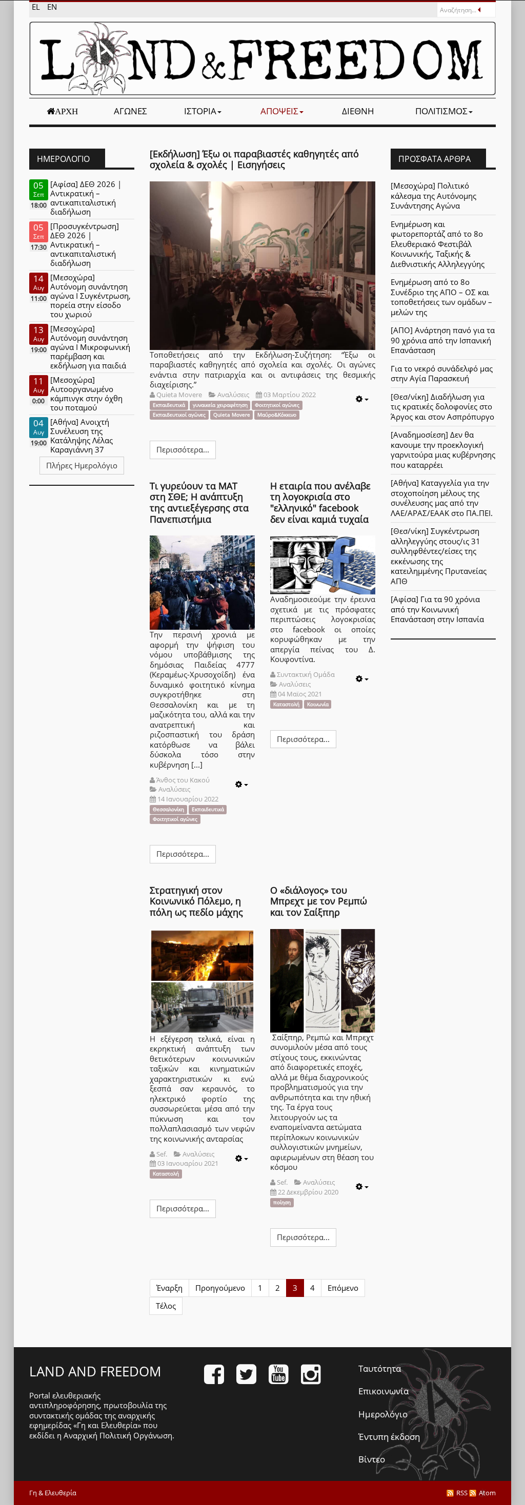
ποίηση (282, 1202)
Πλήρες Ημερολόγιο (81, 465)
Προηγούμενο (220, 1288)
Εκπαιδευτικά (169, 405)
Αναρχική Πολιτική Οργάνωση (118, 1435)
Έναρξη (169, 1288)
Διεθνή (358, 111)
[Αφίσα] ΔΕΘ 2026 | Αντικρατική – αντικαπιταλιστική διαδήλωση (86, 198)
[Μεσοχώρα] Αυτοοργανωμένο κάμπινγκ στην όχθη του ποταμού (86, 394)
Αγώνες (130, 111)
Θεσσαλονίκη (168, 809)
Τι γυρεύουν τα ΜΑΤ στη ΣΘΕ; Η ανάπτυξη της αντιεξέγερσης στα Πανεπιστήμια (199, 502)
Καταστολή (286, 703)
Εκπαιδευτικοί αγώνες (179, 414)
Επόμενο (343, 1288)
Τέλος (166, 1306)
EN (52, 7)
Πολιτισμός (441, 111)
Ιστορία (200, 111)
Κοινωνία (318, 703)
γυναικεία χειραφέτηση (220, 405)
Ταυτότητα (379, 1368)
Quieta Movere (231, 414)
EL (37, 7)
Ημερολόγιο (383, 1414)
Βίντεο (371, 1459)
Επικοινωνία (383, 1391)
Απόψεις (279, 111)
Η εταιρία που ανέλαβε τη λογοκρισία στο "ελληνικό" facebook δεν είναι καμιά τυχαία (320, 502)
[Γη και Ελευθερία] (262, 58)
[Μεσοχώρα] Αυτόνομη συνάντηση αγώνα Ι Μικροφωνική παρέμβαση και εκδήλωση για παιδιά (90, 346)
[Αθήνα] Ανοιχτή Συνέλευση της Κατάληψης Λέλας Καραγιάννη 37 (81, 436)
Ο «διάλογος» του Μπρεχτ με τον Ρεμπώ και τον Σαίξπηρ (318, 901)
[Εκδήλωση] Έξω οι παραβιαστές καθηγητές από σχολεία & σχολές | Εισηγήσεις (254, 159)
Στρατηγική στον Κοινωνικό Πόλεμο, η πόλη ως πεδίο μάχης (196, 901)
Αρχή (66, 111)
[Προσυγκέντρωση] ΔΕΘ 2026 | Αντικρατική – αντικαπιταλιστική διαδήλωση (84, 244)
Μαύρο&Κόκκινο (276, 414)
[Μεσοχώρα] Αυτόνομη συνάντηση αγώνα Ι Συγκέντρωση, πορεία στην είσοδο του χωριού (90, 295)
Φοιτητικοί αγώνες (277, 405)
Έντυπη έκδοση (389, 1436)
